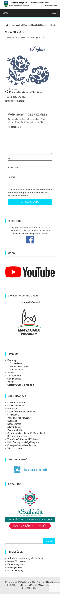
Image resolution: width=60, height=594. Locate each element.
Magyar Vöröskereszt (17, 561)
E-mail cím (13, 167)
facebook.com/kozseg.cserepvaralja (30, 233)
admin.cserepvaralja (29, 37)
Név (10, 158)
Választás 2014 (14, 429)
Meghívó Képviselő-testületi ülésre (26, 90)
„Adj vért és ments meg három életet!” (25, 558)
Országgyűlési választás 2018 (21, 445)
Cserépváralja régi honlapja (20, 384)
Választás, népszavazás (19, 417)
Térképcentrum (14, 375)
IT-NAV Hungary (15, 570)
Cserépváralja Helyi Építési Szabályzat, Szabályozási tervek (26, 434)
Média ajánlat (16, 369)
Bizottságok (13, 408)
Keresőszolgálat (15, 564)
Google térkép (14, 378)
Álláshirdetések (14, 426)
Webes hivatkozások (20, 366)
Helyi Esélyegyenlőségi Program (23, 442)
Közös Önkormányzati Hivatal (21, 411)
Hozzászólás (15, 126)
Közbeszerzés (14, 423)
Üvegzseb (12, 420)
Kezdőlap (11, 360)
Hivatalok (14, 414)
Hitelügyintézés (14, 567)
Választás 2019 (14, 448)
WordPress (44, 581)
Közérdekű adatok (16, 402)
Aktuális (11, 372)
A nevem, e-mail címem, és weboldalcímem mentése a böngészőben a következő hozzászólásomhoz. (30, 192)
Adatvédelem (16, 363)
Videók (10, 381)
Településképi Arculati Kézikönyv (23, 439)
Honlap (11, 176)
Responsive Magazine (33, 584)
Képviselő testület (15, 405)
